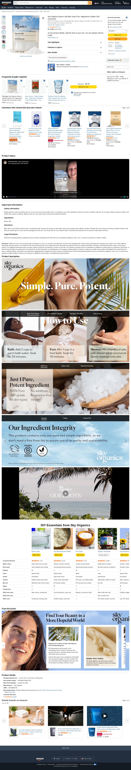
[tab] (33, 313)
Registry (51, 7)
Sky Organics (118, 45)
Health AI (10, 7)
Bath (41, 11)
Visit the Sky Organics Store (56, 25)
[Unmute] (127, 197)
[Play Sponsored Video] (65, 716)
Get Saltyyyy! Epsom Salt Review (18, 163)
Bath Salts (46, 11)
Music (57, 7)
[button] (4, 7)
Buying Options (103, 555)
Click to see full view (26, 56)
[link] (35, 86)
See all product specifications (57, 57)
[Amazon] (6, 2)
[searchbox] (53, 3)
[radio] (4, 18)
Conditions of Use (41, 764)
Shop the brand (83, 66)
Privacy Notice (51, 764)
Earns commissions (23, 161)
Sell (46, 7)
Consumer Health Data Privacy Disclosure (67, 764)
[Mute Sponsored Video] (41, 724)
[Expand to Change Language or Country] (99, 3)
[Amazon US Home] (40, 759)
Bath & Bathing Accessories (32, 11)
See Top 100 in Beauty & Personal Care (49, 690)
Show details (77, 95)
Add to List (110, 67)
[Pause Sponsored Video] (41, 720)
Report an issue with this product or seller (62, 61)
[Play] (3, 197)
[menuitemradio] (124, 197)
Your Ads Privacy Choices (86, 764)
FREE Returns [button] (52, 37)
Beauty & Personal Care (8, 11)
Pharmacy (64, 7)
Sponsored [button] (4, 703)
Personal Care (19, 11)
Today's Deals (19, 7)
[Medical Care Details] (34, 7)
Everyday (72, 7)
